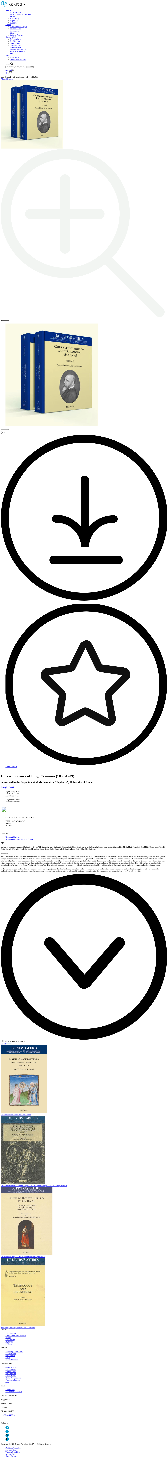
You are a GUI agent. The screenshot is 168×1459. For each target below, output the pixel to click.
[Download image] (84, 600)
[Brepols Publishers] (13, 6)
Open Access (15, 31)
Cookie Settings (11, 1456)
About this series (7, 79)
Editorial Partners (16, 35)
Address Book (15, 43)
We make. (13, 1448)
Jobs (11, 53)
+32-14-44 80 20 (9, 1415)
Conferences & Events (18, 60)
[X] (7, 1432)
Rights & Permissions (18, 49)
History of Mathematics (13, 837)
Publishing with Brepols (18, 27)
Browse (8, 10)
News (7, 55)
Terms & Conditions (12, 1452)
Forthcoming (14, 19)
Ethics (12, 33)
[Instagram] (7, 1436)
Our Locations (15, 45)
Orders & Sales (15, 39)
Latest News (14, 58)
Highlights (14, 21)
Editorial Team (15, 29)
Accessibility (10, 1454)
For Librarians (15, 41)
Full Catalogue (15, 12)
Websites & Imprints (17, 51)
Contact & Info (10, 37)
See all (3, 1044)
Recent (12, 16)
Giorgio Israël (7, 787)
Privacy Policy (10, 1450)
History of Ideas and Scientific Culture (19, 839)
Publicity (13, 23)
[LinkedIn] (7, 1440)
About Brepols (15, 47)
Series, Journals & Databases (20, 14)
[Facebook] (7, 1429)
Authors (8, 25)
